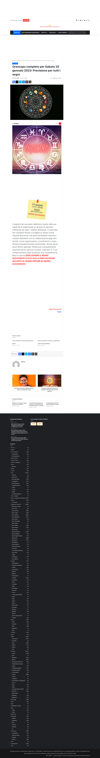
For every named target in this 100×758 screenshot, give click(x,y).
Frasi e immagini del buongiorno (30, 32)
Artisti (13, 621)
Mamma (14, 466)
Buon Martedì (15, 514)
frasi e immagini (14, 495)
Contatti (74, 753)
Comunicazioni (14, 458)
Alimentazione (15, 563)
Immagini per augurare (16, 504)
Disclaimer (87, 755)
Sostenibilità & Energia (16, 705)
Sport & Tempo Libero (17, 615)
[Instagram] (83, 20)
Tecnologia (52, 32)
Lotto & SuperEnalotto (17, 594)
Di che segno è (15, 672)
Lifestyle (43, 32)
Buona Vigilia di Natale (17, 535)
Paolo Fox (14, 691)
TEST (12, 741)
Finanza (12, 470)
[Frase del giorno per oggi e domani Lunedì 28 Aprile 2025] (33, 424)
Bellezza (14, 573)
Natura (13, 600)
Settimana (14, 695)
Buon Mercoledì (15, 479)
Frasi (12, 472)
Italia (13, 642)
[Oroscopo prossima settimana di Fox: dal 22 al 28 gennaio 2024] (24, 381)
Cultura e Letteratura (15, 462)
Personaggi (13, 699)
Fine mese (14, 548)
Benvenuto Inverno (16, 506)
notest (12, 634)
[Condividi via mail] (26, 82)
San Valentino (15, 558)
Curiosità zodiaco (16, 670)
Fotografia (14, 584)
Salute (12, 701)
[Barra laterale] (89, 20)
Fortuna (13, 676)
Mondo (13, 645)
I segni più (14, 678)
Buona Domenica (16, 531)
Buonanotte (14, 538)
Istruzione (14, 590)
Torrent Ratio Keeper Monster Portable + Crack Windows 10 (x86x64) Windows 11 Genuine (36, 404)
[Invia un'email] (18, 78)
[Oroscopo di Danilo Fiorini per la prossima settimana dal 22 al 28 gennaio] (49, 381)
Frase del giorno (15, 483)
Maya (13, 684)
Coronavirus (14, 638)
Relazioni (14, 609)
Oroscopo (17, 32)
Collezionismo (15, 575)
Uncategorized (14, 743)
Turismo (14, 617)
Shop (12, 703)
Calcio (13, 710)
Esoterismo (14, 579)
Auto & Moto (15, 569)
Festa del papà (15, 544)
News (13, 626)
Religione (14, 611)
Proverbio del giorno (16, 493)
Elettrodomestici (15, 456)
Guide (13, 586)
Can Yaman (14, 502)
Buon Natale (15, 519)
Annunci (13, 447)
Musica (12, 619)
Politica (13, 647)
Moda (13, 598)
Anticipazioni (15, 733)
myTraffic (13, 632)
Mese (13, 687)
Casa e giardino (62, 32)
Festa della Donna (16, 546)
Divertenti (14, 640)
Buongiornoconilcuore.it (17, 661)
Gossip (12, 500)
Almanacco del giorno (17, 565)
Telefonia (14, 726)
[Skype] (20, 82)
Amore (13, 653)
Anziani (12, 449)
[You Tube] (81, 20)
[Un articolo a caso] (87, 20)
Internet (14, 718)
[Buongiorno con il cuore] (50, 26)
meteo (13, 596)
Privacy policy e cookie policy (73, 755)
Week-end (14, 697)
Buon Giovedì (15, 510)
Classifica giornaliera (16, 668)
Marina (16, 78)
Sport (12, 707)
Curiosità (14, 577)
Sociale (13, 613)
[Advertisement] (50, 9)
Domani (13, 674)
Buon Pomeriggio (16, 521)
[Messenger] (23, 82)
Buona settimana (16, 533)
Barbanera (14, 657)
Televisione (13, 731)
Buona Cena (14, 529)
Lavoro (13, 592)
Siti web (14, 724)
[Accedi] (85, 20)
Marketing (14, 720)
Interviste (14, 624)
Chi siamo (65, 755)
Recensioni (14, 628)
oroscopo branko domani (18, 689)
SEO (13, 722)
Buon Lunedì (15, 512)
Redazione (60, 755)
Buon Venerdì (15, 527)
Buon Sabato (15, 525)
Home (14, 60)
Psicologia (14, 607)
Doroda (12, 468)
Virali (13, 649)
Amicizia (14, 475)
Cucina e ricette (14, 460)
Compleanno (15, 481)
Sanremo (14, 737)
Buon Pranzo (15, 523)
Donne (12, 464)
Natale (13, 491)
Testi (13, 630)
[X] (79, 20)
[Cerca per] (84, 32)
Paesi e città (14, 605)
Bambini (14, 571)
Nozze (13, 603)
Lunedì (13, 489)
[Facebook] (77, 20)
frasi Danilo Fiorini (16, 485)
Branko (13, 659)
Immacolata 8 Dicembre (17, 550)
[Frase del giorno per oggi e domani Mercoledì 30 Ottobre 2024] (40, 424)
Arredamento (15, 454)
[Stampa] (30, 82)
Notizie (12, 636)
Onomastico (14, 556)
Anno (13, 655)
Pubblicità (82, 755)
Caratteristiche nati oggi (17, 663)
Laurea (13, 487)
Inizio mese (14, 552)
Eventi (13, 582)
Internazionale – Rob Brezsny (18, 680)
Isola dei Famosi (15, 735)
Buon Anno (14, 477)
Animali (13, 567)
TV (12, 728)
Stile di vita (13, 714)
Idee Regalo (14, 588)
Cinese (13, 666)
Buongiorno (14, 540)
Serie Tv (14, 739)
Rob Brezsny (15, 693)
